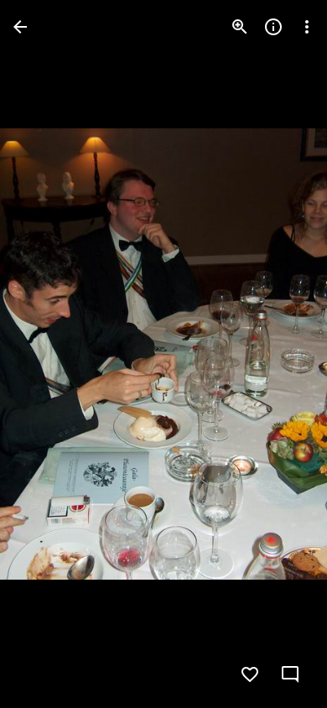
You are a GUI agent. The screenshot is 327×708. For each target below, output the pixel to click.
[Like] (250, 674)
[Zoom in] (240, 27)
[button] (46, 354)
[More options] (307, 27)
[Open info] (273, 27)
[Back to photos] (20, 27)
